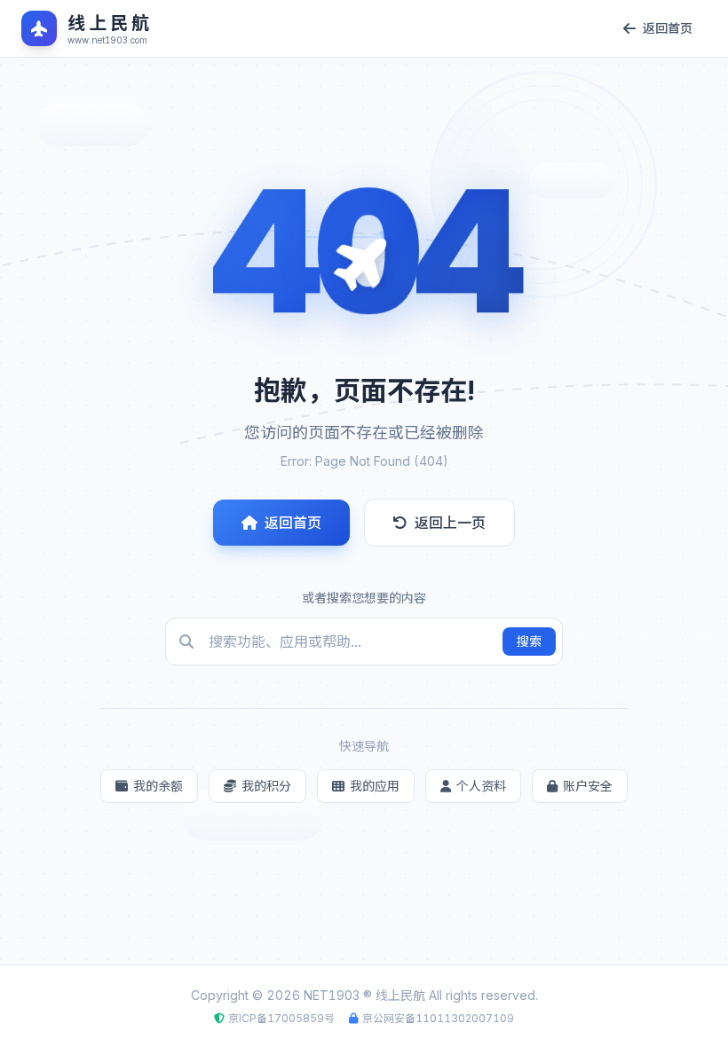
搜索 (529, 641)
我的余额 (158, 785)
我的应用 (375, 785)
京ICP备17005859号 (281, 1018)
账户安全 (588, 785)
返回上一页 (450, 522)
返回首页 (293, 522)
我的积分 (266, 785)
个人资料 (481, 785)
